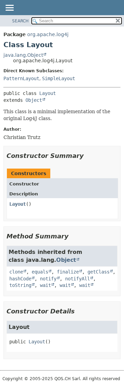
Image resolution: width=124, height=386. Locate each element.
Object (33, 100)
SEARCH (20, 21)
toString (20, 285)
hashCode (20, 278)
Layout (47, 93)
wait (45, 285)
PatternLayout (21, 78)
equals (40, 272)
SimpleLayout (58, 78)
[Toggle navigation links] (9, 8)
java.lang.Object (23, 55)
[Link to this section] (88, 155)
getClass (98, 272)
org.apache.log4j (48, 34)
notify (48, 278)
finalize (68, 272)
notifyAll (77, 278)
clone (16, 272)
